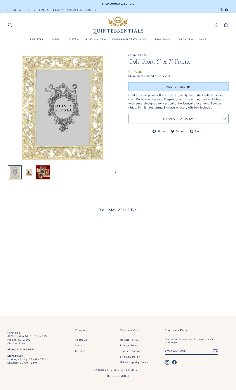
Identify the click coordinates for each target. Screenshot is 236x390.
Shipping (134, 75)
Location (80, 345)
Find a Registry (51, 9)
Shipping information (178, 118)
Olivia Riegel (137, 55)
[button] (178, 86)
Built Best (124, 376)
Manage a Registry (81, 9)
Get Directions (16, 343)
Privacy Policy (129, 345)
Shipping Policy (130, 356)
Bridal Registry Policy (134, 362)
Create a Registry (21, 9)
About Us (81, 339)
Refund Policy (129, 339)
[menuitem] (37, 39)
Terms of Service (131, 350)
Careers (80, 350)
